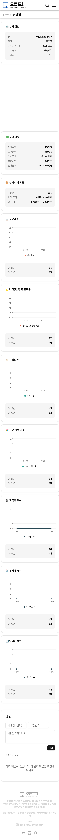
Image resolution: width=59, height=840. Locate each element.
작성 (51, 747)
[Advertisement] (29, 97)
